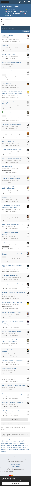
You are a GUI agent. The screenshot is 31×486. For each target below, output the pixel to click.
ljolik (19, 441)
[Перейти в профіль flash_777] (28, 321)
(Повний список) (11, 436)
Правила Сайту (15, 464)
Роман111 (9, 445)
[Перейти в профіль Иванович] (28, 35)
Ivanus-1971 (16, 443)
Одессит (7, 105)
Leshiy (26, 445)
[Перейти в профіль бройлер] (28, 216)
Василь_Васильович (18, 445)
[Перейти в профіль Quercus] (28, 63)
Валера (7, 304)
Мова (15, 457)
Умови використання (20, 480)
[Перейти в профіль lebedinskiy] (28, 253)
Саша (7, 85)
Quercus (7, 64)
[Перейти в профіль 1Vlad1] (28, 276)
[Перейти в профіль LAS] (28, 266)
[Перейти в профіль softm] (28, 46)
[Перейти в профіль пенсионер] (28, 206)
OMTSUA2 (21, 449)
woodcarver (8, 259)
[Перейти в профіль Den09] (28, 350)
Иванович (8, 39)
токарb (7, 168)
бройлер (7, 143)
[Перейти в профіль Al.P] (28, 125)
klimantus (7, 135)
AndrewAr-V (4, 441)
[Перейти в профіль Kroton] (28, 142)
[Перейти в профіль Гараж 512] (28, 303)
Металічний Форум (10, 6)
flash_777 (8, 325)
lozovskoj (7, 315)
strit (21, 443)
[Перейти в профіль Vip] (28, 71)
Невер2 (10, 441)
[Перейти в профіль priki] (28, 112)
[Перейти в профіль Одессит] (28, 102)
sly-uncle (3, 440)
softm (6, 48)
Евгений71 (9, 447)
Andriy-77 (7, 95)
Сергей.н (3, 445)
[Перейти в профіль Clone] (28, 243)
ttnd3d (22, 441)
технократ (15, 447)
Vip (6, 77)
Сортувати (25, 31)
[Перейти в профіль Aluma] (28, 158)
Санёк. (7, 343)
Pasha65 (3, 451)
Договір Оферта (15, 466)
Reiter (7, 56)
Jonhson (15, 441)
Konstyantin (10, 440)
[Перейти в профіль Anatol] (28, 313)
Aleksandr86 (14, 449)
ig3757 (7, 449)
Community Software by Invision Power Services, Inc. (15, 459)
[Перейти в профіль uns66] (28, 340)
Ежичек (27, 449)
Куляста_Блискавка (6, 443)
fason (23, 443)
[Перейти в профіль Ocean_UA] (28, 92)
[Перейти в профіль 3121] (28, 293)
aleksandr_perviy (22, 440)
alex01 (20, 447)
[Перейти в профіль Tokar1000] (28, 150)
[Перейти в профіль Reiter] (28, 54)
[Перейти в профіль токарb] (28, 167)
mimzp (24, 447)
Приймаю (16, 483)
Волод (15, 440)
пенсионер (8, 160)
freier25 (3, 447)
